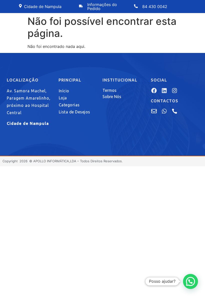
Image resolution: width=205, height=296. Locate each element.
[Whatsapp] (164, 111)
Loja (63, 98)
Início (64, 91)
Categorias (69, 105)
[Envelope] (154, 111)
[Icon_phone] (174, 111)
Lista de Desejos (74, 112)
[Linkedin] (164, 90)
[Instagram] (174, 90)
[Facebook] (154, 90)
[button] (190, 281)
